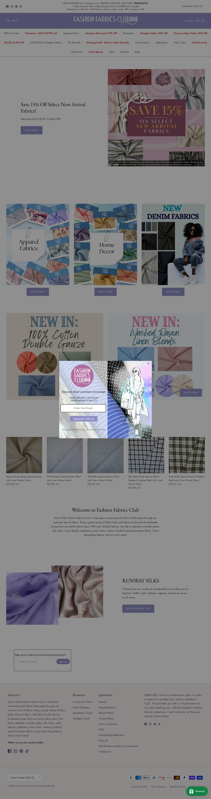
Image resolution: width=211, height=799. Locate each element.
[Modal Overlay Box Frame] (105, 399)
